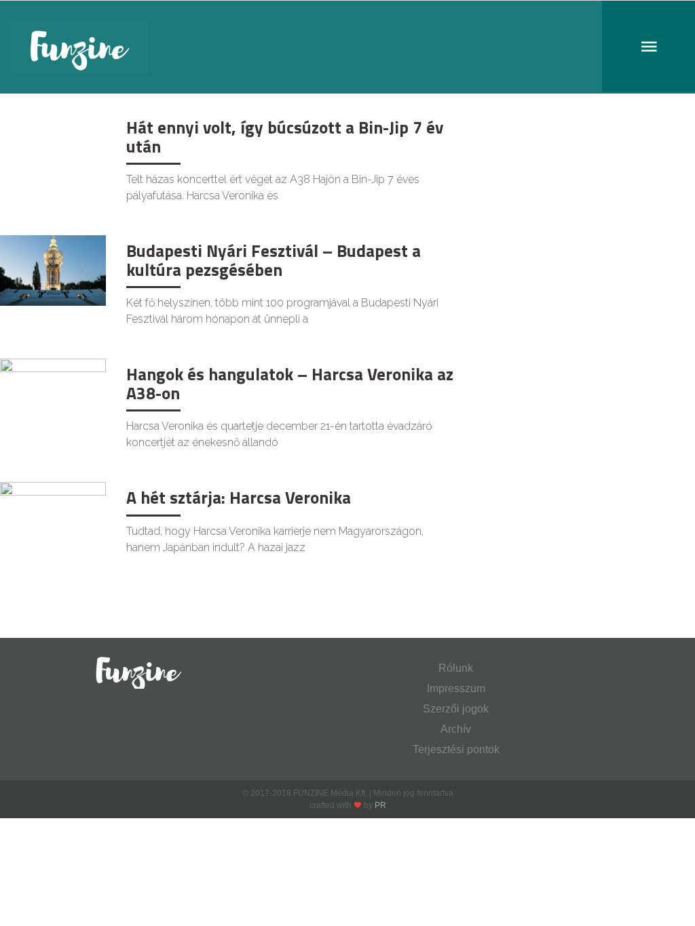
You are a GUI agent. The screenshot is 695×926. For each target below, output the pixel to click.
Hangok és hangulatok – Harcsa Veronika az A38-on (289, 383)
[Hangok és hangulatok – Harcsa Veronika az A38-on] (53, 393)
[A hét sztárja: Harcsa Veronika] (53, 516)
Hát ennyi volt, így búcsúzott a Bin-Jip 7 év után (284, 137)
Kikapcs (32, 126)
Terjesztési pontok (456, 749)
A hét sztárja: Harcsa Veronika (238, 497)
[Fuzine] (347, 47)
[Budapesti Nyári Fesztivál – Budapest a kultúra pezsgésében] (53, 269)
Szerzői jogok (456, 708)
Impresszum (456, 688)
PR (380, 805)
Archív (455, 729)
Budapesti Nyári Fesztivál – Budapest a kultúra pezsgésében (273, 260)
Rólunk (455, 668)
